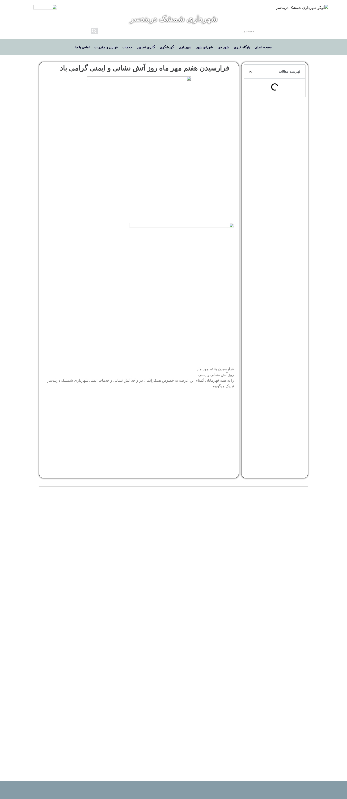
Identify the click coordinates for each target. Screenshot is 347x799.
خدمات (127, 47)
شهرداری (185, 47)
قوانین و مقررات (106, 47)
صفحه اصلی (263, 47)
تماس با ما (82, 47)
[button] (250, 71)
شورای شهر (204, 47)
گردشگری (167, 47)
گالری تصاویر (146, 47)
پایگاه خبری (242, 47)
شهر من (223, 47)
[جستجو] (94, 31)
